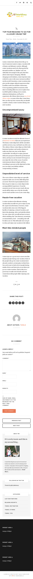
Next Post (16, 425)
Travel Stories (10, 509)
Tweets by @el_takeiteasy (12, 485)
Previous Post (16, 420)
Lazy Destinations (11, 498)
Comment (6, 358)
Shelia (23, 325)
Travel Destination (11, 506)
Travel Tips (9, 39)
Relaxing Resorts (11, 502)
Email (4, 380)
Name (4, 373)
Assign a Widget (6, 531)
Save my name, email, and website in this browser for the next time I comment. (9, 402)
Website (5, 388)
